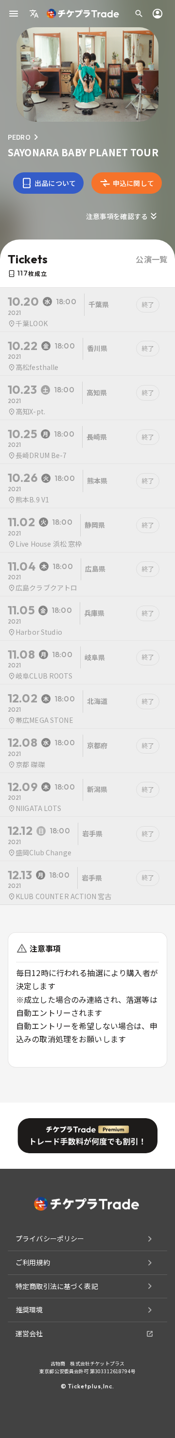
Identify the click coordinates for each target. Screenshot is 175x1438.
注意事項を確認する (117, 216)
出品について (55, 183)
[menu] (13, 13)
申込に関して (133, 183)
